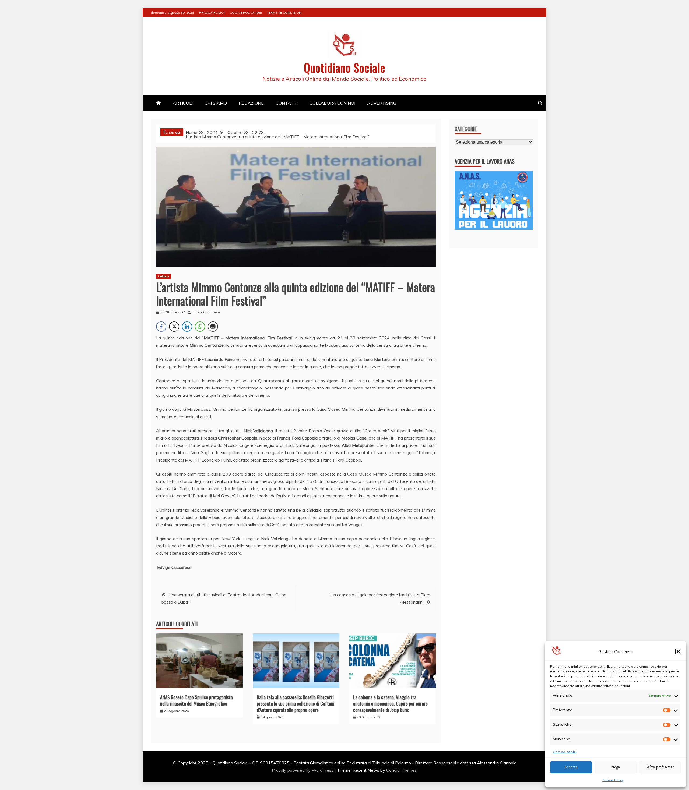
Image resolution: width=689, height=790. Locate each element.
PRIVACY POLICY (212, 12)
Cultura (163, 276)
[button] (678, 651)
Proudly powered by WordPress (303, 770)
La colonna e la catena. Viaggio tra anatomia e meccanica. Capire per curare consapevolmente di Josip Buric (390, 703)
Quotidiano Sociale (344, 67)
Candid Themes (401, 770)
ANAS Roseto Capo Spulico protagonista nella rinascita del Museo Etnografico (196, 700)
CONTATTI (287, 103)
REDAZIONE (251, 103)
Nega (615, 767)
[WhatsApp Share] (200, 326)
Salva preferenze (660, 767)
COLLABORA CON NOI (332, 103)
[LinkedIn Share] (187, 326)
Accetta (571, 767)
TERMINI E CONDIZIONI (284, 12)
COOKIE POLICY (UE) (246, 12)
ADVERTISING (381, 103)
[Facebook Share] (161, 326)
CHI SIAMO (216, 103)
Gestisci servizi (564, 752)
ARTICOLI (183, 103)
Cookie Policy (612, 780)
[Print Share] (213, 326)
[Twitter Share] (174, 326)
